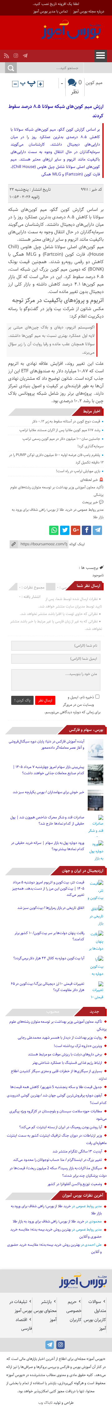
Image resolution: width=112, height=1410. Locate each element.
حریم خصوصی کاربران (74, 1310)
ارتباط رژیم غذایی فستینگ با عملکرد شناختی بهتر (67, 1063)
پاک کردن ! (22, 700)
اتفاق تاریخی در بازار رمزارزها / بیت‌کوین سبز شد (50, 908)
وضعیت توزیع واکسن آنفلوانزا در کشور (75, 1184)
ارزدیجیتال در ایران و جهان (82, 871)
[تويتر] (64, 530)
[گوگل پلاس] (75, 530)
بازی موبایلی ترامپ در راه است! (78, 471)
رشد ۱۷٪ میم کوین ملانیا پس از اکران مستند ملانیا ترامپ (59, 430)
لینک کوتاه (77, 544)
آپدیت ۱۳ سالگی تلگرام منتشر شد (77, 1151)
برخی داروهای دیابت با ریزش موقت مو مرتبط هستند (65, 1054)
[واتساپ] (53, 530)
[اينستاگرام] (16, 54)
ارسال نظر (45, 700)
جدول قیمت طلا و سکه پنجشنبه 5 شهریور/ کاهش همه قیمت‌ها (56, 1087)
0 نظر (76, 87)
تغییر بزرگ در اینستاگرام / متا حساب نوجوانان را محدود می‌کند (57, 1160)
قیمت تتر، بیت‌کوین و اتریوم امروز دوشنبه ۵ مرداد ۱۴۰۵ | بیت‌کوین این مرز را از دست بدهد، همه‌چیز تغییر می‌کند (48, 888)
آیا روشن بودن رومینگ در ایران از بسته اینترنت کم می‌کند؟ (60, 1127)
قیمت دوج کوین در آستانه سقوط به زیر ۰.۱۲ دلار (66, 421)
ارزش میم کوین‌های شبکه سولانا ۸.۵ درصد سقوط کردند (56, 111)
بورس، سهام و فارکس (86, 730)
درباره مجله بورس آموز (88, 11)
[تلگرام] (26, 54)
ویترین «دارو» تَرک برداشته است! (78, 1046)
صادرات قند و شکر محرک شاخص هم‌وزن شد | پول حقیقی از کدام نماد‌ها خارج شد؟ (47, 820)
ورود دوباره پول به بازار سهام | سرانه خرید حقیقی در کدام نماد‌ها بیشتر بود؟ (47, 846)
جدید (94, 1011)
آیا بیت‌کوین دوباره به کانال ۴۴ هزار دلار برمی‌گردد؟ (48, 958)
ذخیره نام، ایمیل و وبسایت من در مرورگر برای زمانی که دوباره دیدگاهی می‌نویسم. (72, 704)
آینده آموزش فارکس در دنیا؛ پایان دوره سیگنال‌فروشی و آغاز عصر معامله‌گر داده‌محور (46, 744)
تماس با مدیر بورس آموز (50, 11)
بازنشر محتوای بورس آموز (45, 1310)
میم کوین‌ (94, 82)
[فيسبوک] (86, 530)
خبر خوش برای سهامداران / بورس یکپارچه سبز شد (48, 792)
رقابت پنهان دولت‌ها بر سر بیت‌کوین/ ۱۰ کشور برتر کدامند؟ (49, 936)
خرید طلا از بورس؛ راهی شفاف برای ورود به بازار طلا (48, 1221)
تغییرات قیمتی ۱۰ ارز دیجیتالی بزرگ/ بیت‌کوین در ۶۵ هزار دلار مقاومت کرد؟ (47, 987)
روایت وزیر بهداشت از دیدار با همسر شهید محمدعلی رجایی (60, 1037)
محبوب (52, 1011)
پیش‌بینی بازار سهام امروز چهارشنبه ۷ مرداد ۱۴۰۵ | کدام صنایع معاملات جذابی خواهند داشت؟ (48, 770)
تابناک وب (45, 1403)
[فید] (7, 54)
